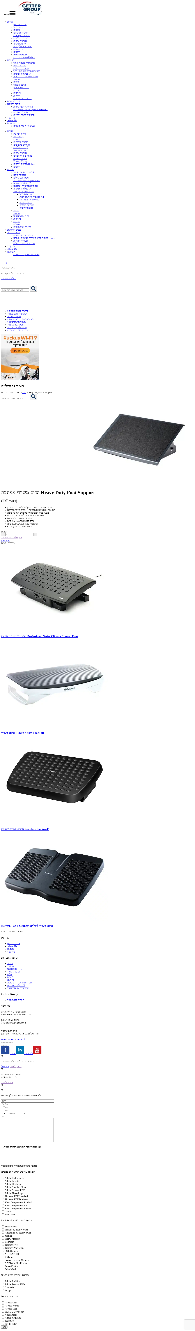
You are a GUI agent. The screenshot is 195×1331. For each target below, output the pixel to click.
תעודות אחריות (20, 112)
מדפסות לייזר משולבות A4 (32, 197)
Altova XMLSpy (13, 1318)
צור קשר (11, 117)
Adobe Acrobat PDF (15, 1190)
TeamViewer (11, 1226)
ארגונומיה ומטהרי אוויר (24, 63)
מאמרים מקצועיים (21, 35)
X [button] (2, 1056)
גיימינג (16, 82)
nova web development (13, 1039)
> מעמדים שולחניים (16, 322)
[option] (97, 443)
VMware (9, 1257)
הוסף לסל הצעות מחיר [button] (11, 537)
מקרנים (16, 90)
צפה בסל (5, 1066)
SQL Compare (12, 1251)
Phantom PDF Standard (16, 1196)
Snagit (8, 1290)
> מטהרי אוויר (14, 316)
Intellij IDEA (11, 1324)
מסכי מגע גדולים (20, 68)
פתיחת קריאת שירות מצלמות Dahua (30, 109)
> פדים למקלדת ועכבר (17, 330)
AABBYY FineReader (16, 1263)
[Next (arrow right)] (5, 1045)
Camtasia (9, 1287)
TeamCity (9, 1321)
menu (6, 14)
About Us (12, 120)
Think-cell (10, 1214)
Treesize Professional (15, 1248)
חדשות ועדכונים (20, 32)
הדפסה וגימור (19, 84)
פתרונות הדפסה (27, 205)
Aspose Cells (11, 1302)
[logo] (30, 14)
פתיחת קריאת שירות (23, 106)
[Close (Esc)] (11, 1042)
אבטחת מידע (19, 65)
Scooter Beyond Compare (17, 1260)
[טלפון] (3, 284)
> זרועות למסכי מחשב (17, 311)
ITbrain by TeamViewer (16, 1229)
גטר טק (5, 937)
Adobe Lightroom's (14, 1178)
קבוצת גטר (18, 27)
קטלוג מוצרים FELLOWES (26, 254)
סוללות (16, 95)
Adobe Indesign (12, 1181)
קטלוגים (11, 123)
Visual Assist (11, 1314)
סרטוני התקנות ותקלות (24, 115)
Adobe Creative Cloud (16, 1187)
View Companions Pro (16, 1205)
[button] (13, 284)
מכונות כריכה (26, 202)
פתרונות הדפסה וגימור (23, 191)
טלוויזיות (17, 93)
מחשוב (16, 79)
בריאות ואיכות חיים (22, 98)
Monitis (8, 1235)
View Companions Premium (18, 1208)
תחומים (10, 60)
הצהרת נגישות (20, 41)
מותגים (16, 30)
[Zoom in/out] (2, 1042)
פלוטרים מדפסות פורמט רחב (26, 71)
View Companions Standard (18, 1202)
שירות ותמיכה (13, 104)
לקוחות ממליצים (20, 38)
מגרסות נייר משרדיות (29, 199)
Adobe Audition (12, 1281)
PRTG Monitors (12, 1238)
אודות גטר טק (20, 24)
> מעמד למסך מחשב (17, 327)
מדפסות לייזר (26, 194)
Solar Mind (10, 1269)
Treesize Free (11, 1245)
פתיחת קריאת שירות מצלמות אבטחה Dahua (34, 238)
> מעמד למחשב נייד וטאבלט (20, 319)
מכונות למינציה (26, 208)
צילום (9, 974)
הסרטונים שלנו (20, 43)
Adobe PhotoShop (14, 1193)
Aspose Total (11, 1308)
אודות (10, 21)
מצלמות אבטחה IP (22, 73)
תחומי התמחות (9, 957)
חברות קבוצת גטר (15, 1000)
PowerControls (12, 1266)
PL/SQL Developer (14, 1311)
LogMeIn (9, 1242)
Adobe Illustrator (13, 1184)
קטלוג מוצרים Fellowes (24, 126)
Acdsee (8, 1211)
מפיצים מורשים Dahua (24, 57)
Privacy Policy (20, 54)
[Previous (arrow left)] (2, 1045)
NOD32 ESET (12, 1254)
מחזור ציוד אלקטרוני (22, 46)
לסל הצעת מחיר (8, 278)
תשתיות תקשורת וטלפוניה (25, 76)
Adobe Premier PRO (15, 1284)
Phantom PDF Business (16, 1199)
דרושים (16, 52)
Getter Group (9, 994)
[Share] (8, 1042)
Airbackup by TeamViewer (18, 1232)
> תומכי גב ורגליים (15, 324)
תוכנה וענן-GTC (21, 87)
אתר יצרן (5, 540)
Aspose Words (12, 1305)
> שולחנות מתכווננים (17, 313)
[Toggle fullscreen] (5, 1042)
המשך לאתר (15, 1066)
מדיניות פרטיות (20, 49)
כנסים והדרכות (14, 101)
